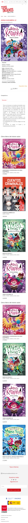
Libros (5, 16)
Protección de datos (4, 517)
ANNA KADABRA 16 (8, 294)
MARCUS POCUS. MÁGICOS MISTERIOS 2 (13, 456)
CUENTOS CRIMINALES (9, 212)
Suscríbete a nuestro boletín (14, 490)
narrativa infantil (10, 78)
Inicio (2, 16)
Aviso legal (3, 519)
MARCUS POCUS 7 (7, 253)
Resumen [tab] (4, 100)
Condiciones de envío (5, 521)
